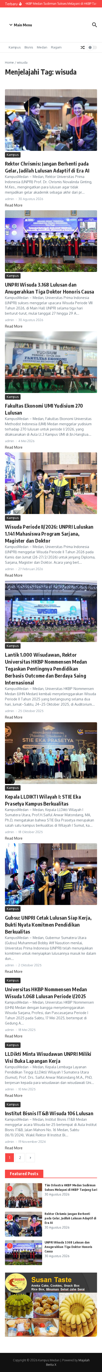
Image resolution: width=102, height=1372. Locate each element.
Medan (42, 47)
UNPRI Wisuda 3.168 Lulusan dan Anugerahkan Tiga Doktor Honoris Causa (68, 1247)
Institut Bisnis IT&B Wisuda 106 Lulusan (49, 1113)
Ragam (56, 47)
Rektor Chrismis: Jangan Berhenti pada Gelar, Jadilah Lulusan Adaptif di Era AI (70, 1218)
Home (9, 62)
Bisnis (29, 47)
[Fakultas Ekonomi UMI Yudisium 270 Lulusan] (51, 362)
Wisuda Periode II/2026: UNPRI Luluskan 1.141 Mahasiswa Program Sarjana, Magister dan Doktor (49, 533)
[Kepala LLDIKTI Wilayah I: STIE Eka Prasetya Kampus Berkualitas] (51, 753)
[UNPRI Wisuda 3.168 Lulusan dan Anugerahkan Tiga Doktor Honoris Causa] (51, 241)
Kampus (15, 47)
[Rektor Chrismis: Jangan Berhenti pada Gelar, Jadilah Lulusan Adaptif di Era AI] (51, 120)
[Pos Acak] (83, 47)
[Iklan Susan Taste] (51, 1335)
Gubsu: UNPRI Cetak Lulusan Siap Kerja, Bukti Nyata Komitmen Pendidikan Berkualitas (48, 924)
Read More (14, 205)
